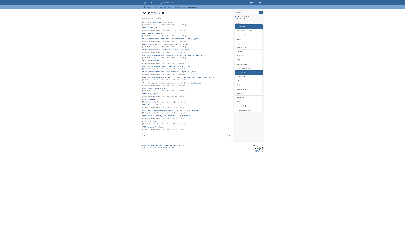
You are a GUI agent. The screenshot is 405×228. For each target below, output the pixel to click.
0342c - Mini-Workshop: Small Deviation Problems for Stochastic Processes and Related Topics (178, 77)
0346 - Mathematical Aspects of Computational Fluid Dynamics (165, 44)
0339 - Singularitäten (150, 94)
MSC (238, 60)
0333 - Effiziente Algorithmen (153, 127)
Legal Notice (152, 147)
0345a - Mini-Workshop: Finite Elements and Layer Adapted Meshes (167, 50)
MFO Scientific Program (244, 68)
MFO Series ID (241, 56)
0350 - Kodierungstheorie (151, 27)
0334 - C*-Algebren (149, 121)
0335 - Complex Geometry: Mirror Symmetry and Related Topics (166, 116)
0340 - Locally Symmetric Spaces (154, 88)
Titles (238, 43)
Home (148, 7)
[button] (251, 2)
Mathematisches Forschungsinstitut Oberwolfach (156, 146)
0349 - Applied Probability (152, 33)
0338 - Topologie (148, 99)
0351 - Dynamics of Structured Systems (157, 22)
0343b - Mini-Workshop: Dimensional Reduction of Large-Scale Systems (169, 72)
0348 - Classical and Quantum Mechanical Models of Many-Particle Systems (170, 38)
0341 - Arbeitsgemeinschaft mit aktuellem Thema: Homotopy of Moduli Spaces (171, 83)
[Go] (261, 12)
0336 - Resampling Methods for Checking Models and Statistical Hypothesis (170, 110)
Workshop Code (241, 47)
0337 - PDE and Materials (152, 105)
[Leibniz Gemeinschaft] (258, 149)
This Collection (241, 19)
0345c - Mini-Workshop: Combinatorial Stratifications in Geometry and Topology (172, 55)
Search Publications (243, 16)
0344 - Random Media (150, 61)
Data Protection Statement (166, 147)
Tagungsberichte (180, 7)
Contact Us (144, 147)
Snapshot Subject (242, 64)
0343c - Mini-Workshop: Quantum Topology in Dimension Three (166, 66)
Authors (239, 39)
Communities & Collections (245, 31)
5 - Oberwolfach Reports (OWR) (162, 7)
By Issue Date (241, 35)
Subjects (239, 52)
